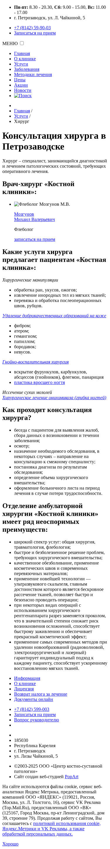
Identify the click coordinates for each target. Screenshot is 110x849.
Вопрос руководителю (36, 719)
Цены (20, 79)
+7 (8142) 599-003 (31, 709)
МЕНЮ (10, 43)
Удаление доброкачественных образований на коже (54, 315)
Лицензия (24, 688)
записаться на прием (34, 239)
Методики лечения (33, 74)
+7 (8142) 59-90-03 (32, 27)
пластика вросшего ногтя (39, 382)
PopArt (71, 776)
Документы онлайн (33, 699)
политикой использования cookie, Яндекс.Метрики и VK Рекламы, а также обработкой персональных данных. (51, 828)
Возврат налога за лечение (40, 694)
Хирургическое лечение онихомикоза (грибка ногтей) (54, 397)
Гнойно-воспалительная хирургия (35, 361)
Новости (22, 90)
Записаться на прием (35, 32)
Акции (21, 85)
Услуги (21, 63)
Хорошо (10, 843)
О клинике (25, 58)
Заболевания (26, 69)
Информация (27, 678)
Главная (22, 53)
